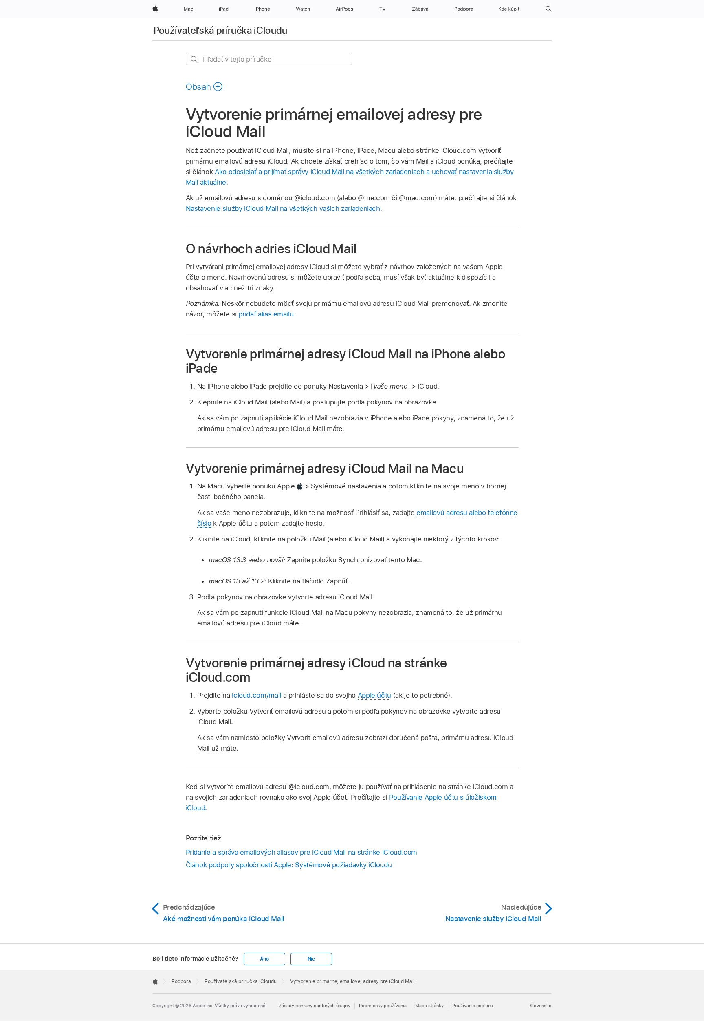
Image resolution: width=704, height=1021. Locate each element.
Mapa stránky (429, 1005)
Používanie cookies (472, 1005)
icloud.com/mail (256, 695)
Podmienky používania (383, 1005)
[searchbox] (269, 59)
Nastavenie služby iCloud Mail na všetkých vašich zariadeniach (283, 208)
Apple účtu (374, 695)
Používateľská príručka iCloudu (221, 30)
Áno (264, 959)
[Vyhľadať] (194, 59)
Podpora (181, 981)
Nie (311, 959)
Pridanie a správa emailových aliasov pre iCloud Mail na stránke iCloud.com (302, 852)
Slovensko (541, 1005)
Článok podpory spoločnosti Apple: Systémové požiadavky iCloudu (289, 865)
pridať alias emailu (265, 314)
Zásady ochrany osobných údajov (314, 1005)
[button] (548, 9)
